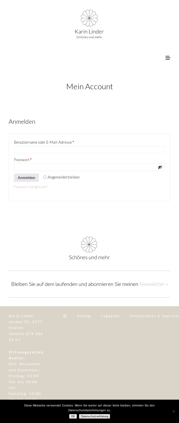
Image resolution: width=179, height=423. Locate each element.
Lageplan (110, 316)
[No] (173, 411)
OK (73, 416)
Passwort (31, 159)
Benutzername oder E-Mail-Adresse (52, 141)
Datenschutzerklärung (94, 416)
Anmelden (26, 178)
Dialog (84, 316)
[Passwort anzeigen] (160, 167)
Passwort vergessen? (30, 186)
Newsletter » (153, 284)
